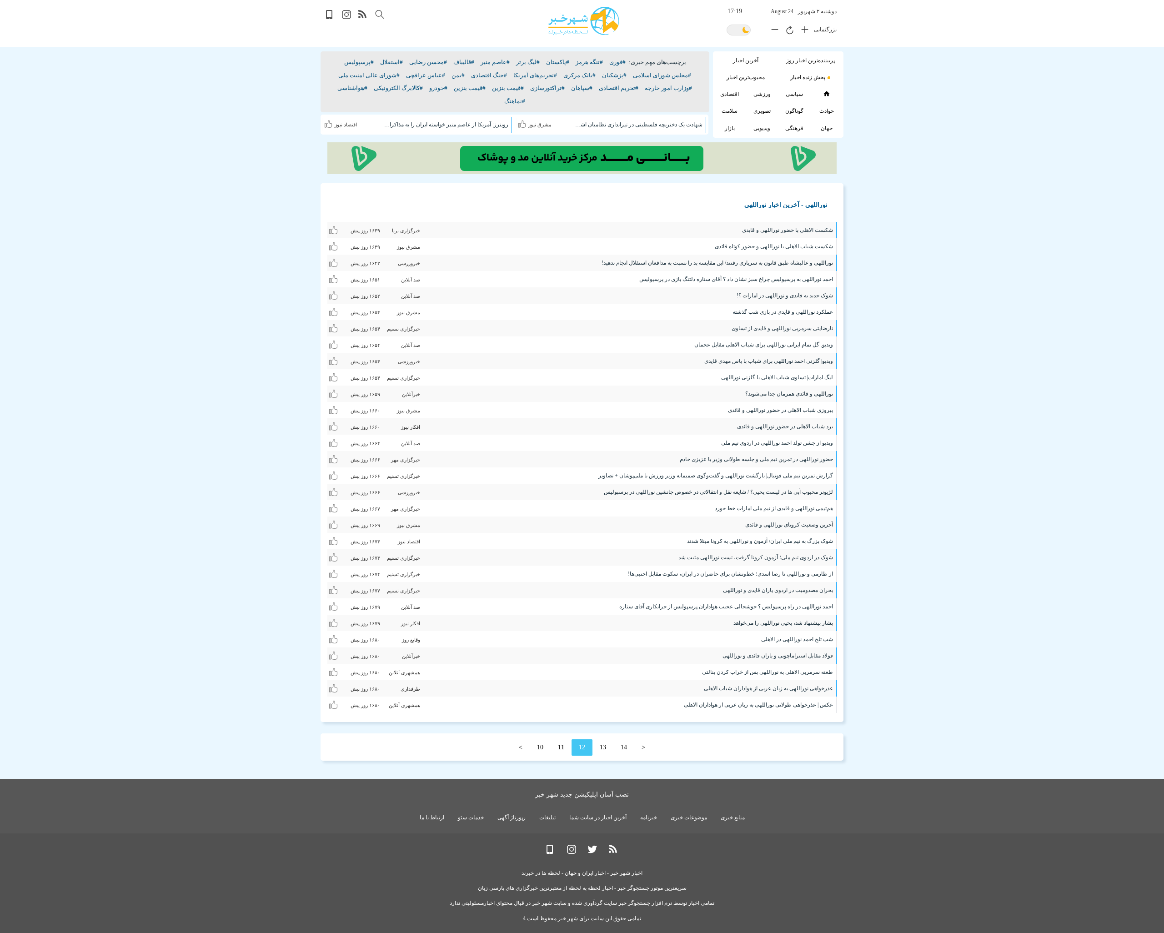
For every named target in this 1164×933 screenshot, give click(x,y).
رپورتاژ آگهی (511, 817)
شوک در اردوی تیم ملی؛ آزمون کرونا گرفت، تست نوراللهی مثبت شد (755, 557)
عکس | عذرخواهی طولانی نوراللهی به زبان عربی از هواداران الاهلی (758, 705)
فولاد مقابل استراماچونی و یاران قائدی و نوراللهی (777, 655)
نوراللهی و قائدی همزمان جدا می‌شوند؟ (789, 394)
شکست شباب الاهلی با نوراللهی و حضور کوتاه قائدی (774, 246)
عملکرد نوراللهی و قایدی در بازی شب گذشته (783, 312)
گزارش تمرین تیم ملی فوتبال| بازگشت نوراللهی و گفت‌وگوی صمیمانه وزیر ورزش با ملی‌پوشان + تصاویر (715, 475)
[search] (379, 14)
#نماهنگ (514, 101)
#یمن (458, 75)
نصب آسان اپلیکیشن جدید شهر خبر (582, 794)
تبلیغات (547, 817)
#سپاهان (581, 88)
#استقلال (391, 62)
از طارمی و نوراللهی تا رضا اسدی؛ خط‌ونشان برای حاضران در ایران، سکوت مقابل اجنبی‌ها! (730, 574)
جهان (827, 128)
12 (582, 747)
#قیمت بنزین (508, 88)
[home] (826, 93)
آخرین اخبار (745, 60)
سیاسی (794, 94)
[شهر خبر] (583, 21)
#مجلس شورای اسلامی (662, 75)
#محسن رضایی (428, 62)
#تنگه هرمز (589, 62)
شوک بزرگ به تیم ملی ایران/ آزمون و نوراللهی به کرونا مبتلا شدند (760, 541)
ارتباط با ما (432, 817)
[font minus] (772, 31)
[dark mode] (738, 30)
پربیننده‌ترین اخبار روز (810, 60)
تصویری (762, 111)
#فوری (617, 62)
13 (603, 747)
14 (624, 747)
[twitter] (592, 851)
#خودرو (438, 88)
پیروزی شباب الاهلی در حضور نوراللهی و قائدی (780, 410)
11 (561, 747)
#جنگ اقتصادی (489, 75)
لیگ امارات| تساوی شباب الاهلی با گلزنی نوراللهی (777, 377)
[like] (523, 122)
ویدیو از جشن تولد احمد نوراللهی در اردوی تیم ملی (777, 443)
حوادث (826, 111)
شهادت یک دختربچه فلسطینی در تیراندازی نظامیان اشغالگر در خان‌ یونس (637, 124)
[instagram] (346, 17)
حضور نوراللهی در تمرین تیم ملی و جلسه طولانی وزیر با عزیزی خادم (756, 459)
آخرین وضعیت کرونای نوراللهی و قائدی (789, 525)
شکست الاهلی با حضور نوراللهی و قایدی (787, 230)
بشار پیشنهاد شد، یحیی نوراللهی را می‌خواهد (783, 623)
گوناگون (794, 111)
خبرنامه (648, 817)
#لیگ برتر (528, 62)
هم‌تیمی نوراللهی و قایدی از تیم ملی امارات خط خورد (774, 508)
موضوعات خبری (689, 817)
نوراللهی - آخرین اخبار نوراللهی (786, 204)
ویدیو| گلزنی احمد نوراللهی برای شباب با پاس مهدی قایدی (768, 361)
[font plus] (802, 31)
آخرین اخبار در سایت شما (598, 817)
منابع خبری (733, 817)
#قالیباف (463, 62)
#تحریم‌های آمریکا (535, 75)
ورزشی (762, 94)
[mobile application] (330, 17)
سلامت (730, 111)
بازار (730, 128)
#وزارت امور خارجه (668, 88)
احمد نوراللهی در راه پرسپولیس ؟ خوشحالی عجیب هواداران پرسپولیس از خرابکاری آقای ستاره (726, 606)
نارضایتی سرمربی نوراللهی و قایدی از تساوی (782, 328)
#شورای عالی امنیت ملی (369, 75)
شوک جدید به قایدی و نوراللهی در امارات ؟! (785, 295)
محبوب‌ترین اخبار (746, 77)
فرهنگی (794, 128)
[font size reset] (787, 31)
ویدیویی (761, 128)
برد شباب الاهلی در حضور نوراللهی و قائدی (785, 426)
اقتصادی (729, 94)
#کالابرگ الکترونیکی (398, 88)
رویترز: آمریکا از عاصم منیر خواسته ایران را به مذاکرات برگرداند (444, 124)
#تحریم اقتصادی (618, 88)
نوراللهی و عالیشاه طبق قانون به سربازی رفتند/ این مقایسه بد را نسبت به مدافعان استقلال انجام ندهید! (717, 263)
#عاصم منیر (495, 62)
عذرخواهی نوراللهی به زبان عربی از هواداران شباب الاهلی (768, 688)
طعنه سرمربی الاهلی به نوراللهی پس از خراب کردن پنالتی (767, 672)
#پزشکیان (614, 75)
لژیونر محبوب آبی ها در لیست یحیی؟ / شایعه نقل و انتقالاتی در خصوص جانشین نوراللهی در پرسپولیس (718, 492)
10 (540, 747)
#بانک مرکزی (579, 75)
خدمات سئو (471, 817)
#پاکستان (557, 62)
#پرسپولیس (359, 62)
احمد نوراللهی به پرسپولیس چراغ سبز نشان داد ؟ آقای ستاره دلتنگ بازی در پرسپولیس (736, 279)
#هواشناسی (352, 88)
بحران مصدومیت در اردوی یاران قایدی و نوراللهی (778, 590)
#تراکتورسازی (547, 88)
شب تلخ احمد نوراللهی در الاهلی (797, 639)
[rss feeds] (362, 17)
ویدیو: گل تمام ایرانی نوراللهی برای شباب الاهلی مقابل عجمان (763, 344)
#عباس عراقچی (425, 75)
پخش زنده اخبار (807, 77)
